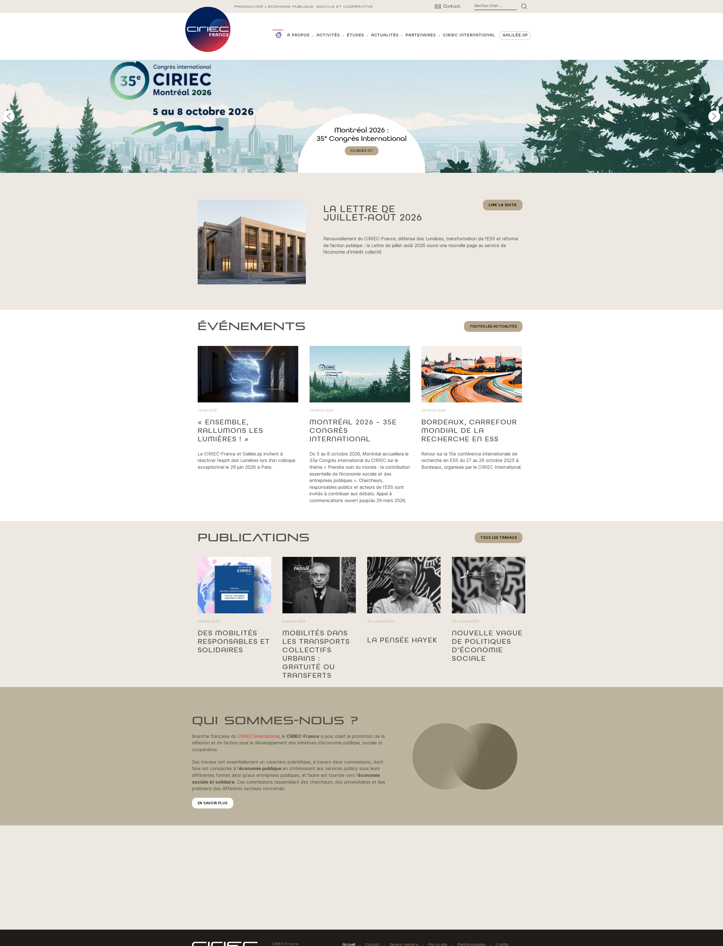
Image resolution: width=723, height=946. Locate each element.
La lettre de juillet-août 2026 (372, 213)
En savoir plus (213, 803)
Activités (328, 35)
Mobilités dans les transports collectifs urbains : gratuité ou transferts (316, 654)
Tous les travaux (498, 537)
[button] (361, 116)
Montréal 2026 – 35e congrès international (353, 431)
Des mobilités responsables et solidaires (234, 642)
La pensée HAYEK (402, 640)
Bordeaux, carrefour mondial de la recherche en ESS (469, 431)
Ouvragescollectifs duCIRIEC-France (361, 139)
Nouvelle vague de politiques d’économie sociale (487, 646)
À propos (298, 35)
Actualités (384, 35)
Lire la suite (505, 206)
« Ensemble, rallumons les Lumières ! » (230, 431)
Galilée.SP (515, 35)
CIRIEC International (469, 35)
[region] (361, 116)
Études (355, 35)
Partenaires (421, 35)
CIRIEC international (258, 736)
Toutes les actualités (493, 326)
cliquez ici (361, 159)
